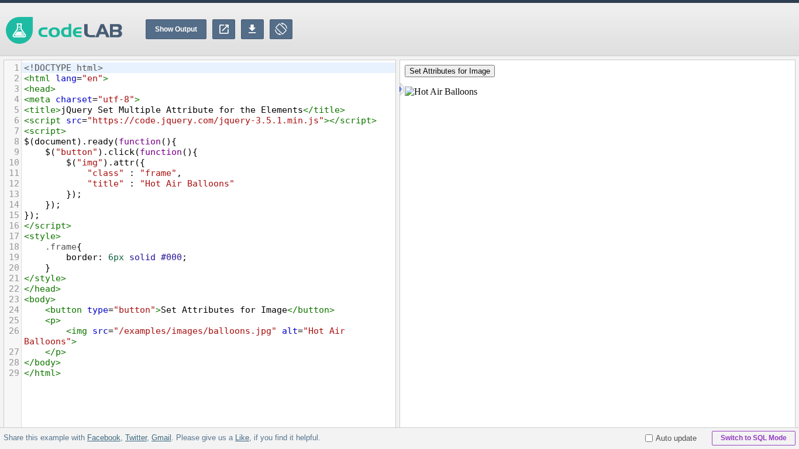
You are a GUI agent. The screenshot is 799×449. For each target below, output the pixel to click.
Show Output (176, 29)
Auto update (676, 438)
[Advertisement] (586, 29)
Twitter (136, 437)
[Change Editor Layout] (281, 29)
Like (242, 437)
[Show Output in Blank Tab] (223, 29)
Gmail (161, 437)
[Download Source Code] (252, 29)
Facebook (103, 437)
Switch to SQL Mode (754, 438)
